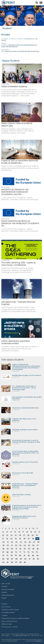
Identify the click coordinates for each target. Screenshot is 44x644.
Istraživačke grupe (7, 595)
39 (37, 539)
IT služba (4, 615)
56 (33, 545)
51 (12, 545)
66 (38, 549)
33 (11, 539)
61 (16, 549)
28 (28, 535)
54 (25, 545)
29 (32, 535)
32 (7, 539)
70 (16, 552)
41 (8, 542)
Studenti (4, 586)
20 (35, 532)
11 (37, 528)
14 (11, 532)
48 (38, 542)
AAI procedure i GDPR (9, 627)
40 (3, 542)
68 (7, 552)
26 (20, 535)
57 (37, 545)
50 (8, 545)
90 (25, 559)
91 (29, 559)
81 (24, 555)
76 (3, 555)
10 (33, 528)
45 (25, 542)
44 (21, 542)
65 (33, 549)
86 (8, 559)
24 (11, 535)
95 (8, 562)
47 (34, 542)
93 (38, 559)
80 (20, 555)
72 (24, 552)
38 (33, 539)
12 (3, 532)
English (4, 598)
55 (29, 545)
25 (16, 535)
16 (19, 532)
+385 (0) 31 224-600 (21, 635)
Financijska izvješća (8, 612)
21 (39, 532)
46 (30, 542)
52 (16, 545)
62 (20, 549)
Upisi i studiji (5, 583)
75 (37, 552)
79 (16, 555)
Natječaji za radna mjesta (10, 609)
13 (7, 532)
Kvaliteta (4, 604)
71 (20, 552)
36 (24, 539)
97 (16, 562)
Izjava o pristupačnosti (9, 621)
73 (28, 552)
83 (33, 555)
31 (3, 539)
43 (16, 542)
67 (3, 552)
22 (3, 535)
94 (3, 562)
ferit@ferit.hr (39, 641)
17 (23, 532)
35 (20, 539)
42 (12, 542)
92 (34, 559)
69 (12, 552)
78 (11, 555)
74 (33, 552)
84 (38, 555)
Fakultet (4, 592)
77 (7, 555)
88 (16, 559)
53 (20, 545)
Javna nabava (6, 607)
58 (3, 549)
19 (31, 532)
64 (29, 549)
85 (3, 559)
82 (29, 555)
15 (15, 532)
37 (29, 539)
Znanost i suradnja (7, 589)
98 (20, 562)
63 (25, 549)
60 (12, 549)
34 (16, 539)
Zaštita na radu (6, 624)
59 (8, 549)
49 (3, 545)
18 (27, 532)
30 (37, 535)
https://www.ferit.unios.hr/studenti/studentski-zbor (22, 51)
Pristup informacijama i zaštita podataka (15, 618)
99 (25, 562)
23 (7, 535)
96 (12, 562)
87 (12, 559)
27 (24, 535)
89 (21, 559)
